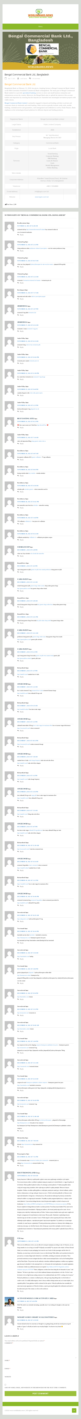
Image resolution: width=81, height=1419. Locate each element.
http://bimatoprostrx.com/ (23, 1123)
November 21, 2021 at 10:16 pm (28, 357)
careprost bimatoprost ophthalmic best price (47, 1045)
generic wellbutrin (36, 457)
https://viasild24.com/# (23, 798)
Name (7, 1360)
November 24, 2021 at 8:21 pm (27, 421)
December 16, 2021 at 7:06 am (27, 1141)
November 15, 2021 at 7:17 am (27, 293)
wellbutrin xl (28, 521)
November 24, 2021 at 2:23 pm (27, 405)
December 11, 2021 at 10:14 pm (28, 931)
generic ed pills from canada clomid (44, 655)
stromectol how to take (37, 690)
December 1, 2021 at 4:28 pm (27, 550)
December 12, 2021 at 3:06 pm (27, 969)
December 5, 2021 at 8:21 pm (27, 652)
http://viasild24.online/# (23, 709)
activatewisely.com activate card (35, 1298)
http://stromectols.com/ (23, 1013)
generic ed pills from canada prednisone (41, 569)
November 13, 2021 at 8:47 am (27, 261)
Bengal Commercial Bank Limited (16, 103)
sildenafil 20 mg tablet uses (36, 830)
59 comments (36, 78)
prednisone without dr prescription (38, 248)
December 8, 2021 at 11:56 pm (27, 792)
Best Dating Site (25, 418)
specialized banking (29, 93)
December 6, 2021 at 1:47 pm (27, 671)
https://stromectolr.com (27, 1144)
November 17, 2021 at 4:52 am (27, 325)
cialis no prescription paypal (38, 296)
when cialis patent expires (36, 393)
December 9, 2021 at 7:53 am (27, 810)
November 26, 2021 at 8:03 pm (27, 469)
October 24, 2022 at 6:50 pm (27, 1301)
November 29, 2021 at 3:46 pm (27, 518)
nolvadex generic (29, 489)
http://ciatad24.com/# (22, 674)
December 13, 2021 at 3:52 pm (27, 1009)
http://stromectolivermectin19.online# (36, 229)
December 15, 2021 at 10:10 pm (28, 1100)
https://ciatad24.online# (23, 868)
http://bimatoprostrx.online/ (24, 975)
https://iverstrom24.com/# (23, 728)
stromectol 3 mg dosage (39, 377)
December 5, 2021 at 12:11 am (27, 633)
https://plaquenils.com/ (22, 919)
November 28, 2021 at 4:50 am (27, 485)
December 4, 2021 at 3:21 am (27, 582)
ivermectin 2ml (32, 312)
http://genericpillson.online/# (24, 658)
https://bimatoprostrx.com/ (23, 937)
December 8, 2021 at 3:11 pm (27, 775)
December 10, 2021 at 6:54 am (27, 861)
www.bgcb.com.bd (42, 197)
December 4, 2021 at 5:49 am (27, 601)
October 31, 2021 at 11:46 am (27, 226)
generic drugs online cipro (39, 636)
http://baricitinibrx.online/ (23, 1029)
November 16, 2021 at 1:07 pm (27, 309)
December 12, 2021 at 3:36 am (27, 953)
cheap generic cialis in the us (39, 441)
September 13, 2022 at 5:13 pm (28, 1241)
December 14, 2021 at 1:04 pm (27, 1041)
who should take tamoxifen (37, 553)
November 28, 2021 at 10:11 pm (28, 501)
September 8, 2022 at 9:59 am (27, 1175)
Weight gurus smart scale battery (35, 1317)
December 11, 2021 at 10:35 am (28, 915)
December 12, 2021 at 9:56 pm (27, 993)
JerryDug (22, 306)
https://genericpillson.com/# (24, 639)
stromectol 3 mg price (32, 328)
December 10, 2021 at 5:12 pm (27, 880)
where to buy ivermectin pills (33, 345)
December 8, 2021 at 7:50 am (27, 757)
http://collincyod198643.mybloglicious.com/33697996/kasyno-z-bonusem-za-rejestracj (45, 1204)
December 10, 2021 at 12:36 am (28, 845)
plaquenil (31, 972)
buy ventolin (32, 473)
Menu (40, 27)
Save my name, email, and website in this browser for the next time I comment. (35, 1387)
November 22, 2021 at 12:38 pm (28, 373)
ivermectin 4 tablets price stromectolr (39, 1160)
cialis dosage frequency (34, 760)
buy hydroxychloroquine (45, 1120)
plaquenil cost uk (35, 409)
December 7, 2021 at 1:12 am (27, 687)
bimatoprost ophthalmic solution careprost (36, 1082)
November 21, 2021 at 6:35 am (27, 341)
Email (7, 1368)
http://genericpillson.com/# (23, 588)
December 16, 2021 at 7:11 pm (27, 1157)
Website (8, 1377)
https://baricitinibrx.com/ (23, 956)
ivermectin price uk (34, 361)
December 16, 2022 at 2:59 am (27, 1320)
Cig (19, 1238)
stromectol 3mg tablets (36, 900)
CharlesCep (23, 547)
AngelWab (22, 684)
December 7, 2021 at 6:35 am (27, 705)
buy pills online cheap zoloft (44, 620)
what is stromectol (33, 865)
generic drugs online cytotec (37, 585)
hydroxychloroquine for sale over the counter (41, 264)
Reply (22, 235)
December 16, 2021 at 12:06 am (28, 1116)
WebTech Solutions (59, 1410)
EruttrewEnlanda (27, 1173)
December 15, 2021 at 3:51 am (27, 1063)
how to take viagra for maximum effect (42, 725)
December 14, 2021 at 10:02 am (28, 1025)
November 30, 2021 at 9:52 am (27, 534)
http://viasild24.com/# (22, 693)
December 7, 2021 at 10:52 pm (27, 740)
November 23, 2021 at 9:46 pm (27, 389)
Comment (9, 1343)
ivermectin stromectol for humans (32, 280)
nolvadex (35, 505)
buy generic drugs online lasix (45, 604)
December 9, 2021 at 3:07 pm (27, 826)
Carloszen (22, 579)
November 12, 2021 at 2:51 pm (27, 244)
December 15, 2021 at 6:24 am (27, 1079)
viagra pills (34, 795)
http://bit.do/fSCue (42, 425)
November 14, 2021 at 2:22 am (27, 277)
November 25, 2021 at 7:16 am (27, 437)
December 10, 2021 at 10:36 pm (28, 896)
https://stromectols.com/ (23, 1066)
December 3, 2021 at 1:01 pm (27, 566)
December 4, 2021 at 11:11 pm (27, 617)
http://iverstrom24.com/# (23, 849)
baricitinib (32, 935)
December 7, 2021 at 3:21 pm (27, 722)
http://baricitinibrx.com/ (23, 997)
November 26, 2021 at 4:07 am (27, 453)
